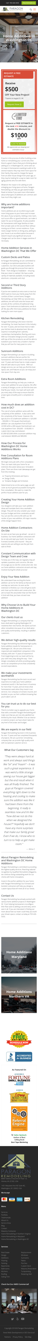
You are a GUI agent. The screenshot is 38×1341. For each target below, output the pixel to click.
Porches (24, 1263)
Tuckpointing (26, 1271)
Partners (7, 1337)
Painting (4, 1263)
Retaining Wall (26, 1274)
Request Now (13, 104)
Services (4, 1212)
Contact (4, 1228)
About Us (4, 1220)
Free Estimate (28, 3)
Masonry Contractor (8, 1231)
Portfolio (4, 1215)
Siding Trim (5, 1277)
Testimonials (6, 1217)
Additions (4, 1258)
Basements (5, 1266)
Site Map (28, 1337)
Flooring (4, 1260)
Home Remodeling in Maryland (13, 1236)
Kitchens (4, 1271)
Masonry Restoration (28, 1269)
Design (3, 1255)
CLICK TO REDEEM (18, 144)
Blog (3, 1226)
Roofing (4, 1274)
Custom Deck (26, 1266)
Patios (23, 1260)
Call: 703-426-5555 (12, 3)
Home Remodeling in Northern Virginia (15, 1234)
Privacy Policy (18, 1337)
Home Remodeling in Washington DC (15, 1239)
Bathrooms (5, 1269)
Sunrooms (25, 1258)
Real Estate (5, 1252)
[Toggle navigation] (34, 9)
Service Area (6, 1223)
